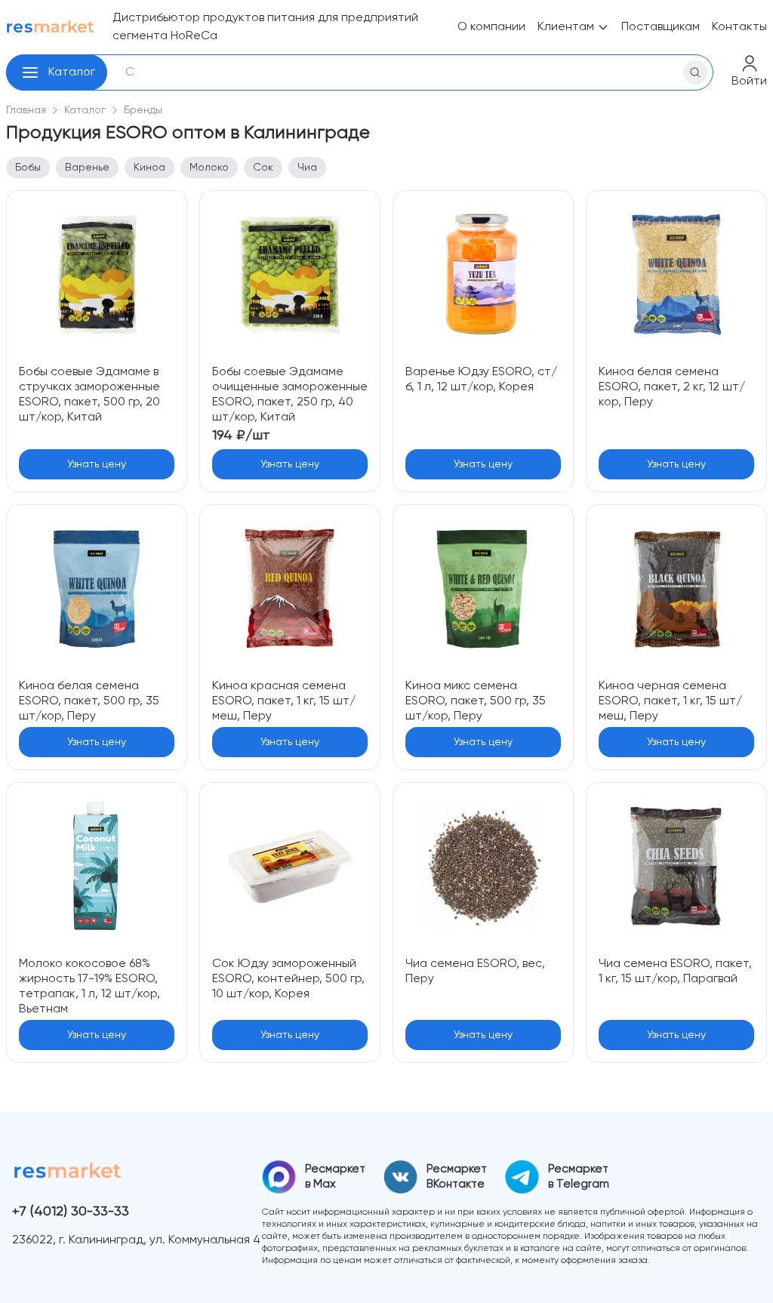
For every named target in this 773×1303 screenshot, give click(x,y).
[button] (30, 72)
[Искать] (695, 72)
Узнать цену (96, 464)
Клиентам (565, 27)
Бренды (143, 110)
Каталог (71, 72)
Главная (26, 110)
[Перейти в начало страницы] (749, 1279)
